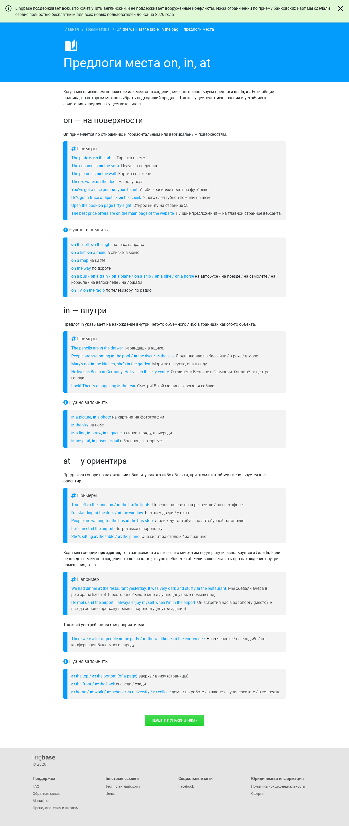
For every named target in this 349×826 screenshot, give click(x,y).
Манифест (41, 800)
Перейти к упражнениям (173, 720)
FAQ (36, 786)
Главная (71, 29)
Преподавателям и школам (55, 807)
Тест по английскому (123, 786)
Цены (110, 793)
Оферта (257, 793)
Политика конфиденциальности (278, 786)
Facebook (186, 786)
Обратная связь (46, 793)
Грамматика (98, 29)
